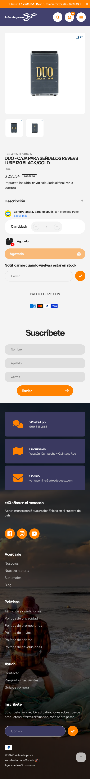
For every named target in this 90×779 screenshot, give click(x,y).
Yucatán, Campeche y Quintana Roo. (53, 453)
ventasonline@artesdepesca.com (51, 480)
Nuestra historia (17, 570)
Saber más (20, 216)
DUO (8, 169)
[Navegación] (81, 17)
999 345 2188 (38, 427)
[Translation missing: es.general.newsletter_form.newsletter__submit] (73, 731)
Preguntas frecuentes (22, 680)
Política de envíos (18, 632)
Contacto (12, 673)
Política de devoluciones (23, 647)
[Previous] (9, 4)
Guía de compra (17, 687)
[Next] (80, 4)
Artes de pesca (24, 755)
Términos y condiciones (23, 611)
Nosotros (12, 563)
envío (36, 183)
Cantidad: (19, 226)
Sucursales (13, 578)
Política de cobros (18, 640)
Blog (8, 585)
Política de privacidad (21, 618)
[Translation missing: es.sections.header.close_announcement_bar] (87, 4)
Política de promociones (23, 625)
